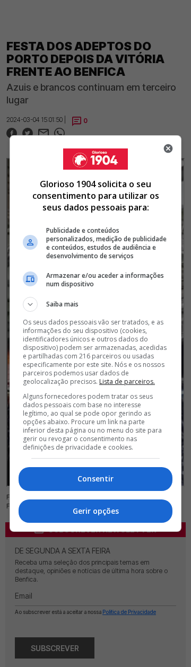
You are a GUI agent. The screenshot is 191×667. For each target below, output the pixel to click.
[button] (95, 304)
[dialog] (95, 333)
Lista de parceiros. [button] (127, 381)
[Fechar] (168, 148)
